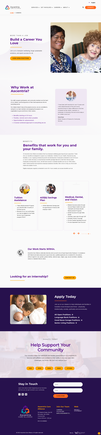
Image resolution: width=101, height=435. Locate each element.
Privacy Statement (78, 410)
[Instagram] (19, 394)
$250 (49, 368)
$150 (39, 368)
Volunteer (60, 411)
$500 (59, 368)
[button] (74, 233)
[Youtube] (26, 394)
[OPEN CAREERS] (61, 7)
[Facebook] (23, 394)
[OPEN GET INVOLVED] (52, 7)
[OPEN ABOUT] (69, 7)
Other (69, 368)
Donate (91, 7)
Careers (59, 409)
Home (12, 13)
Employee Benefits (63, 413)
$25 (30, 368)
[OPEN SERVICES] (39, 7)
